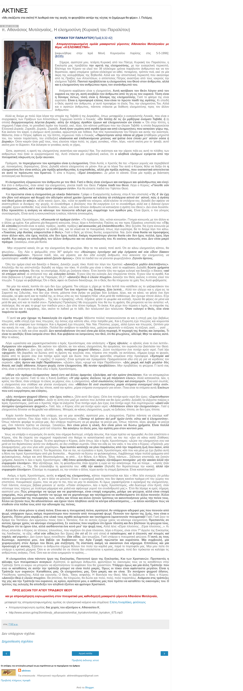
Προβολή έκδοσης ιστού (85, 660)
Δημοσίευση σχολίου (17, 641)
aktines (26, 670)
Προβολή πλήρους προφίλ (15, 680)
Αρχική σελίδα (85, 653)
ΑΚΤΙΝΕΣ (15, 10)
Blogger (89, 687)
